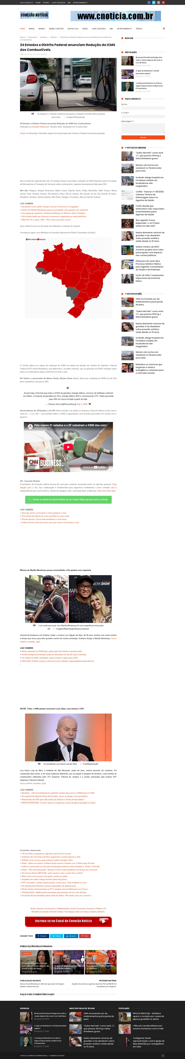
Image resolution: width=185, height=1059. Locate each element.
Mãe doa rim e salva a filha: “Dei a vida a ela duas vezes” (46, 220)
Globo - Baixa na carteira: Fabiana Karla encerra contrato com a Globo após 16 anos (58, 863)
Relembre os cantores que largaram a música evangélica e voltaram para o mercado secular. (150, 368)
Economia (32, 37)
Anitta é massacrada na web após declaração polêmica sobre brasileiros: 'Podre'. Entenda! (60, 866)
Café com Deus (58, 2)
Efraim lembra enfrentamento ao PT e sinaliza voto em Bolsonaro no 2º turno (55, 889)
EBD (69, 2)
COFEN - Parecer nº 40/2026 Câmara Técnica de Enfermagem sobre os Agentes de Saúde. (150, 196)
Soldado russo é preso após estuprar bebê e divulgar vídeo (47, 860)
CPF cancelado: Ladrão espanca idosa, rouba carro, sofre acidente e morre (54, 883)
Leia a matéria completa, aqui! (33, 783)
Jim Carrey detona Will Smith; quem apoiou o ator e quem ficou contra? (52, 873)
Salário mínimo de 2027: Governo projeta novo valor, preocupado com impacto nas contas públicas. (150, 251)
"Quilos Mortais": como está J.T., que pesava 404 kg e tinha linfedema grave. (149, 155)
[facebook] (149, 2)
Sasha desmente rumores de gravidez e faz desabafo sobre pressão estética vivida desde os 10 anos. (150, 236)
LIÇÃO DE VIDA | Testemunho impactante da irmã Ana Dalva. (150, 278)
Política (99, 908)
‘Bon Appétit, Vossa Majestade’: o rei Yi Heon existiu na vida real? (148, 223)
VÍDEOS (139, 29)
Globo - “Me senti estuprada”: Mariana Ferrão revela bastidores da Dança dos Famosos (59, 870)
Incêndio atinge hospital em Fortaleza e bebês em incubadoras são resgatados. (149, 181)
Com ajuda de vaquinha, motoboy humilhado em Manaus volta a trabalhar (53, 213)
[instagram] (158, 2)
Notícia (54, 37)
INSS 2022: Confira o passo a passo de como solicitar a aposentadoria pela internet (58, 661)
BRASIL (32, 29)
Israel (72, 908)
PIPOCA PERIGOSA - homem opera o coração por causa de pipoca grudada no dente (58, 803)
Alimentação (92, 953)
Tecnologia (69, 912)
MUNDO (42, 29)
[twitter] (153, 2)
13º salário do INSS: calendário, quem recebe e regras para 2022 (50, 658)
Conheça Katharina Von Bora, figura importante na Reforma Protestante (149, 86)
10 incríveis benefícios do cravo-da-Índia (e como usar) (45, 516)
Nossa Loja (73, 29)
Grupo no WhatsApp (29, 133)
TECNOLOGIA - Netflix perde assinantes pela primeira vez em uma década (54, 892)
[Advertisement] (68, 157)
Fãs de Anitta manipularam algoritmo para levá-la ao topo (46, 853)
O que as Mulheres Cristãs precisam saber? (68, 967)
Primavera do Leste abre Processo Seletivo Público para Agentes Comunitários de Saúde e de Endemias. (149, 265)
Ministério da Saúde (40, 912)
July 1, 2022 (82, 404)
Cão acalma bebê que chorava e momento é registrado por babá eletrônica (54, 216)
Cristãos (26, 953)
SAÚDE (85, 29)
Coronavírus (50, 908)
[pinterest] (163, 2)
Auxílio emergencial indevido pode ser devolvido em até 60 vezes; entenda (54, 654)
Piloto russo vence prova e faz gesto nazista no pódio (44, 876)
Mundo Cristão (56, 29)
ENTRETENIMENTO (124, 29)
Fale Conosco (26, 2)
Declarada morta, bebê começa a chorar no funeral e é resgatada (50, 207)
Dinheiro (101, 912)
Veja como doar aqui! (107, 491)
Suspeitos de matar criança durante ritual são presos (44, 879)
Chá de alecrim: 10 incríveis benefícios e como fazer (44, 519)
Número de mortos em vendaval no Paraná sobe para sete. (148, 168)
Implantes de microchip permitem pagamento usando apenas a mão (51, 857)
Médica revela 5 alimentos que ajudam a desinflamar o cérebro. (100, 966)
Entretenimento (80, 2)
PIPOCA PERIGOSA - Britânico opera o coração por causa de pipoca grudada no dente (148, 1016)
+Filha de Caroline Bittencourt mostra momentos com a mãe (148, 1027)
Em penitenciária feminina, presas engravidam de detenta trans (49, 886)
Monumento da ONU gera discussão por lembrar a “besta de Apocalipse (53, 799)
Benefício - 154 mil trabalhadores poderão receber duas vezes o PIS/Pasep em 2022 (58, 793)
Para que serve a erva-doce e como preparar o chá (44, 513)
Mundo (40, 908)
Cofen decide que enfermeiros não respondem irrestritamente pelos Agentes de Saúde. (150, 210)
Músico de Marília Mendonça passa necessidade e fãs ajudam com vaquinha (55, 210)
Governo (43, 37)
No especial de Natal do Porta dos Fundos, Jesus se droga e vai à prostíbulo (54, 796)
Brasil (33, 908)
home (38, 2)
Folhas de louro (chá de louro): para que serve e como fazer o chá (50, 522)
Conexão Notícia (39, 127)
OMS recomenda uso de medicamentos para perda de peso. (149, 302)
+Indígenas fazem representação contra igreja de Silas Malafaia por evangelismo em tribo (148, 1042)
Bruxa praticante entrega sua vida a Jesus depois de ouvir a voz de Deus (35, 966)
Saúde (93, 912)
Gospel (46, 2)
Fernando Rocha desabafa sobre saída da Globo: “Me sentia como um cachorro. (56, 895)
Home (22, 29)
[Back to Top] (163, 1056)
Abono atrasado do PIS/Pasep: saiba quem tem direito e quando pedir (52, 651)
